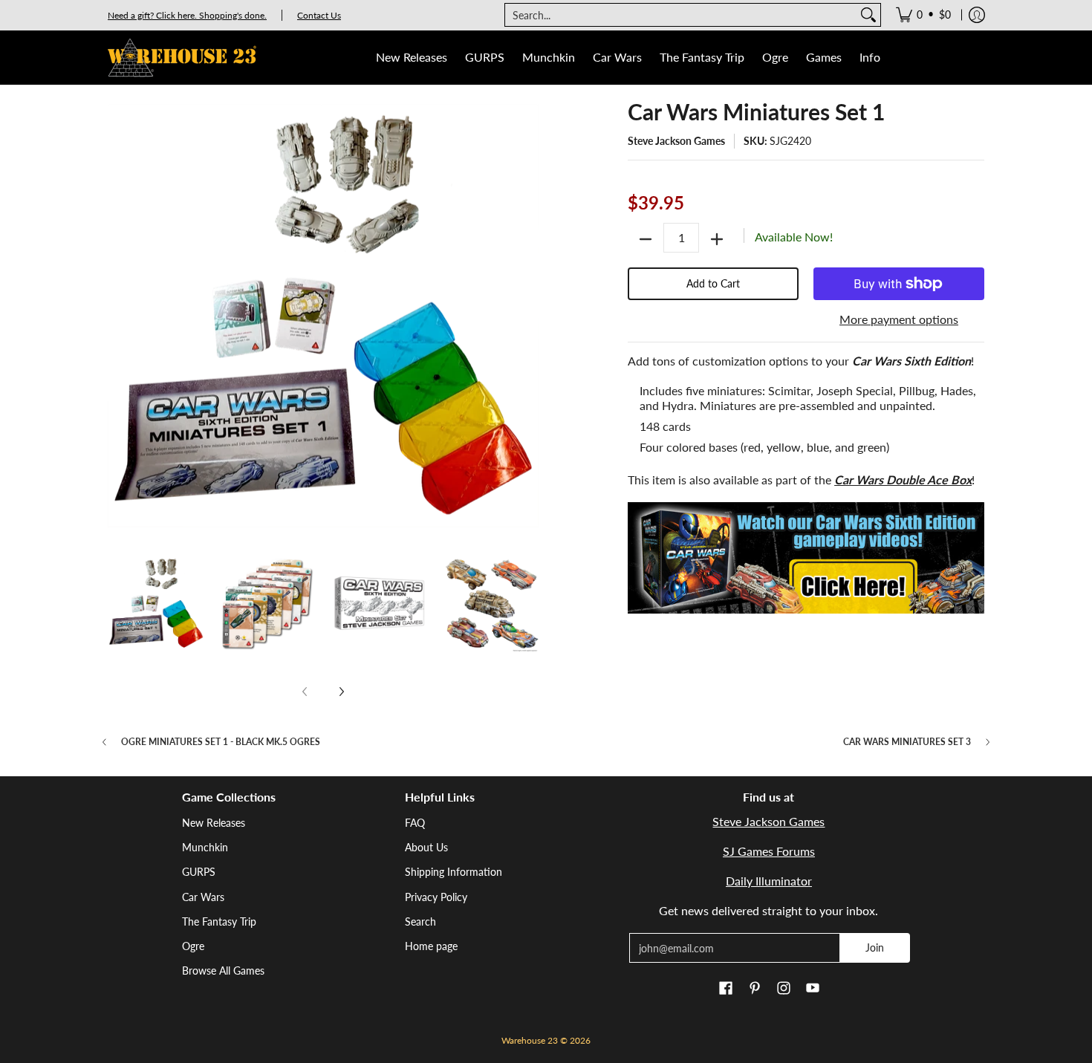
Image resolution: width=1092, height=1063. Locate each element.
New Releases (213, 822)
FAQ (415, 822)
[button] (725, 989)
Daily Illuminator (769, 881)
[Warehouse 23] (182, 57)
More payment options (898, 319)
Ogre (193, 946)
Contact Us (319, 15)
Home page (431, 946)
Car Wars (203, 897)
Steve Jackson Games (676, 140)
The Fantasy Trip (219, 921)
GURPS (198, 871)
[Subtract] (645, 239)
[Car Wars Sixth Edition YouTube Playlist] (806, 558)
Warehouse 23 (529, 1040)
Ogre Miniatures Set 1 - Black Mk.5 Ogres (220, 742)
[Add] (717, 239)
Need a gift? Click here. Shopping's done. (187, 15)
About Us (426, 847)
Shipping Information (453, 871)
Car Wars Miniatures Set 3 (907, 742)
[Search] (868, 15)
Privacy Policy (436, 897)
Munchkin (205, 847)
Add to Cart (713, 283)
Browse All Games (223, 970)
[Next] (341, 691)
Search (420, 921)
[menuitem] (923, 15)
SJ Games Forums (769, 851)
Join (874, 947)
